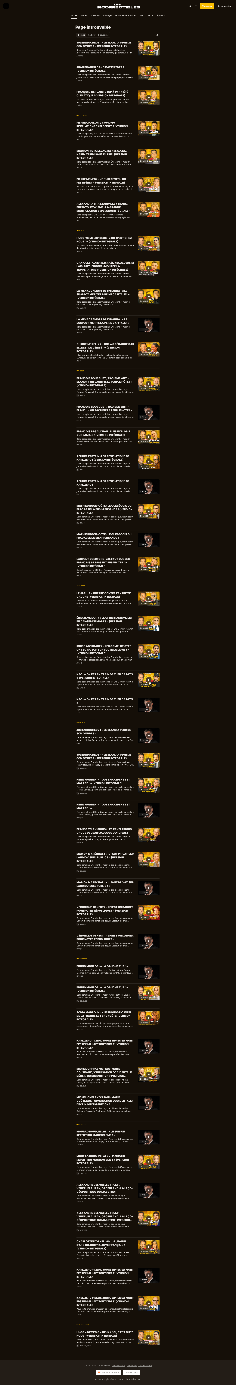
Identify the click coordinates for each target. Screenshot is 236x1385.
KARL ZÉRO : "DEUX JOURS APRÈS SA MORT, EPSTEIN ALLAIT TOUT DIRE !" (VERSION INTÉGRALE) (105, 1044)
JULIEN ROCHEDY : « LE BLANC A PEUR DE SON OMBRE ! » (103, 731)
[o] (148, 48)
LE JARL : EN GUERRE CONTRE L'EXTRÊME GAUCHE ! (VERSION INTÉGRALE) (103, 595)
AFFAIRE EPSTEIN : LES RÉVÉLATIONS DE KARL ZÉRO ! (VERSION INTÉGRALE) (102, 458)
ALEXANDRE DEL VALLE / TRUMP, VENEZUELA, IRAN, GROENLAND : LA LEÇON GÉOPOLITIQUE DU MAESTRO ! (105, 1188)
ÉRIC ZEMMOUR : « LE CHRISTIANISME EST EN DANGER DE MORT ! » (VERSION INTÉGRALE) (104, 621)
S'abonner (207, 6)
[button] (74, 15)
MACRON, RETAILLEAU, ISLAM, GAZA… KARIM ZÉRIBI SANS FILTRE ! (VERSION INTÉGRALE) (101, 154)
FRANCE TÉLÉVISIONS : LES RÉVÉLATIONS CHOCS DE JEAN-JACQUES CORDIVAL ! (104, 831)
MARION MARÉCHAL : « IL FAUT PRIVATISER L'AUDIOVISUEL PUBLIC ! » (105, 884)
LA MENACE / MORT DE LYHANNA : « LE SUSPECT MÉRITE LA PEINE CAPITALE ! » (103, 321)
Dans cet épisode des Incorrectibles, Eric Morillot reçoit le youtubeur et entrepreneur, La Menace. (103, 303)
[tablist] (93, 35)
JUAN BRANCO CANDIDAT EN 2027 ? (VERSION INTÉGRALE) (100, 69)
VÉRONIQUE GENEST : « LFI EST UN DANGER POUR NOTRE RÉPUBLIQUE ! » (105, 937)
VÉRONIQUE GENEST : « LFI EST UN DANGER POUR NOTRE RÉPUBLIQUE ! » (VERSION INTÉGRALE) (105, 911)
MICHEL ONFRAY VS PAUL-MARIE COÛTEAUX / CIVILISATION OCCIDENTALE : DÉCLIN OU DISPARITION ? (104, 1101)
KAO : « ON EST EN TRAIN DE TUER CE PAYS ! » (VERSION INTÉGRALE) (105, 676)
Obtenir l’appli (131, 1372)
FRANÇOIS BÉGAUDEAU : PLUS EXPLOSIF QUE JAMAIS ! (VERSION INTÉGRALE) (103, 433)
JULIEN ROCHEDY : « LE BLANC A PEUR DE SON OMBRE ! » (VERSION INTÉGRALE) (103, 44)
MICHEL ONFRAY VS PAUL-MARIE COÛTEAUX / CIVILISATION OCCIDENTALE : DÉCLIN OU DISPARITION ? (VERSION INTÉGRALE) (104, 1072)
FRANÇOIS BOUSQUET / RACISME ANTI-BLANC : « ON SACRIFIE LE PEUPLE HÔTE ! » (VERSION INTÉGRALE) (104, 382)
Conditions (132, 1365)
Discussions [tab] (103, 35)
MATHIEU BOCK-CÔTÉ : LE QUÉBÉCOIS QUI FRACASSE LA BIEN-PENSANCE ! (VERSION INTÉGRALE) (104, 509)
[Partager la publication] (196, 6)
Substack (99, 1379)
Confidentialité (118, 1365)
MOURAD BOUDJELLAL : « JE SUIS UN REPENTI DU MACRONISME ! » (100, 1133)
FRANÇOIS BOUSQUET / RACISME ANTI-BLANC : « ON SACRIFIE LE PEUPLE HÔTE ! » (104, 408)
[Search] (190, 6)
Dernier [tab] (81, 35)
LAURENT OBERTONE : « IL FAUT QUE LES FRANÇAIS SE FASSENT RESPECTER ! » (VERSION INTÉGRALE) (103, 562)
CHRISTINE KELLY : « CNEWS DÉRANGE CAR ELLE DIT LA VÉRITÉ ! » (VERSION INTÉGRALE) (105, 348)
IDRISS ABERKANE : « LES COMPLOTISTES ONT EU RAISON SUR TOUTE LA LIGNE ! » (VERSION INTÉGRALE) (103, 650)
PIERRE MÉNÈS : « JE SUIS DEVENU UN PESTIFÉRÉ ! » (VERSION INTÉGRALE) (101, 181)
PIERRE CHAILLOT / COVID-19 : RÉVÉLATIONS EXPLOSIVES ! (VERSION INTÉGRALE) (102, 126)
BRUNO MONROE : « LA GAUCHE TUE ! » (102, 966)
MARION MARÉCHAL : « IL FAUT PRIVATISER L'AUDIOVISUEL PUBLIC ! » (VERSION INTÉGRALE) (105, 857)
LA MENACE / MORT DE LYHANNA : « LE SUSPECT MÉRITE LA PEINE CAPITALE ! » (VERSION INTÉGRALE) (103, 294)
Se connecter (224, 6)
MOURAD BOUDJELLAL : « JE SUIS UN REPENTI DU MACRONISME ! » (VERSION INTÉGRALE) (102, 1160)
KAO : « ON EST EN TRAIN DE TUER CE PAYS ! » (105, 701)
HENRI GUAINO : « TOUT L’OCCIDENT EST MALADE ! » (103, 806)
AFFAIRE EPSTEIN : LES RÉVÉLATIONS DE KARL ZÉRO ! (102, 483)
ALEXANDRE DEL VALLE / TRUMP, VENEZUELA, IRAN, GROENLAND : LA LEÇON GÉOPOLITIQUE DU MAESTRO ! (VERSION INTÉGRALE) (105, 1216)
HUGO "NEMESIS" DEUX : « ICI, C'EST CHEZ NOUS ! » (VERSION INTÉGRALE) (104, 239)
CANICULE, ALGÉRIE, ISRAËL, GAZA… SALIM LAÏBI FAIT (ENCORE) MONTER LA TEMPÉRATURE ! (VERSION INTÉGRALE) (105, 266)
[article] (118, 51)
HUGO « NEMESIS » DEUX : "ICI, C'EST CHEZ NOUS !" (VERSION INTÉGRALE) (104, 1334)
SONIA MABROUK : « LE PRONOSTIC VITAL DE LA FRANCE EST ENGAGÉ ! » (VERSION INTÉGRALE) (104, 1016)
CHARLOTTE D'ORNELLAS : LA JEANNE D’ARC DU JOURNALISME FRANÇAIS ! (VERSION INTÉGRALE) (101, 1245)
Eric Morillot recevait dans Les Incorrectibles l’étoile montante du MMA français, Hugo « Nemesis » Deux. (105, 246)
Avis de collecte (145, 1365)
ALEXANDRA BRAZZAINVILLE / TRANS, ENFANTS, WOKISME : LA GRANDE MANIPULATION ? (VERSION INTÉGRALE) (103, 207)
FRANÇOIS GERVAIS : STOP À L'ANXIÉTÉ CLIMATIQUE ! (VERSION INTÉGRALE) (102, 93)
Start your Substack (109, 1372)
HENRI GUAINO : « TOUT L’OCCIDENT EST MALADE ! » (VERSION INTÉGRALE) (103, 781)
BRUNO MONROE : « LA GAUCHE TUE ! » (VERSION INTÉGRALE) (102, 989)
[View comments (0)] (97, 59)
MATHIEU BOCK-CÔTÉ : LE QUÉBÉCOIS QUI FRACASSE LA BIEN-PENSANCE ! (104, 536)
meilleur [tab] (91, 35)
